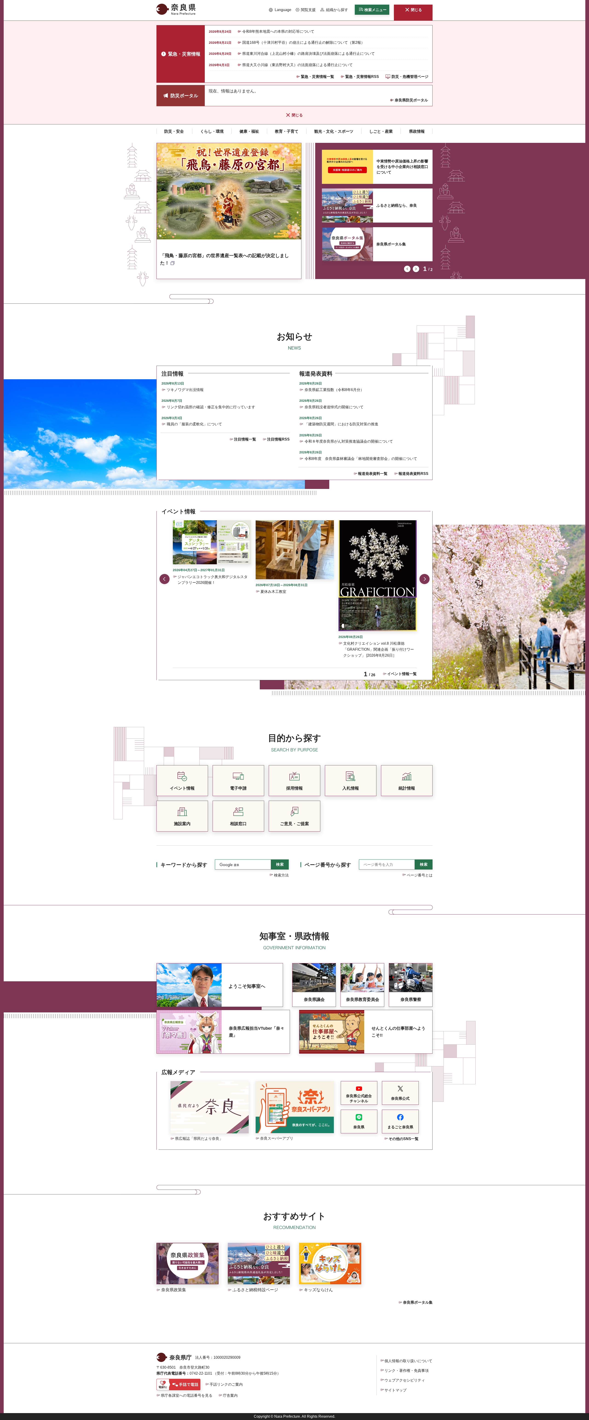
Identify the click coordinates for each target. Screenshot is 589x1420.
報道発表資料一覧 (372, 474)
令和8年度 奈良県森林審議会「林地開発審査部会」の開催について (361, 459)
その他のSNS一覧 (404, 1139)
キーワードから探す (184, 865)
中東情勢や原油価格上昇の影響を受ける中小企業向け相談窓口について (402, 166)
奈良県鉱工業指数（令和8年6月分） (334, 390)
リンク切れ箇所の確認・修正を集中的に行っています (211, 407)
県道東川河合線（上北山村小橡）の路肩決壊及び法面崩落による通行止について (308, 54)
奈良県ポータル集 (391, 244)
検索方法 (281, 875)
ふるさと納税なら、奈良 (396, 205)
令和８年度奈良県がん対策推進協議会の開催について (349, 441)
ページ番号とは (420, 875)
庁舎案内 (230, 1395)
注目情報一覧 (245, 439)
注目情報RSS (278, 439)
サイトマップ (395, 1390)
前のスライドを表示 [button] (407, 269)
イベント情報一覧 (402, 674)
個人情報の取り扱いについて (408, 1361)
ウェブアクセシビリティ (404, 1380)
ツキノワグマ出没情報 (185, 390)
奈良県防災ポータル (411, 100)
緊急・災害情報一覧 (317, 77)
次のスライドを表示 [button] (416, 269)
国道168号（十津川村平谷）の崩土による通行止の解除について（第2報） (303, 42)
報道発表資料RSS (413, 474)
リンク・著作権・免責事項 (406, 1371)
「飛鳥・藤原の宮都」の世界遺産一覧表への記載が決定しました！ (224, 259)
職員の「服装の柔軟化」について (194, 424)
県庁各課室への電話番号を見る (186, 1395)
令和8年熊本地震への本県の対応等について (278, 31)
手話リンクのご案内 (226, 1384)
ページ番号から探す (328, 865)
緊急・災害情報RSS (362, 77)
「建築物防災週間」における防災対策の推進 (341, 424)
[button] (280, 10)
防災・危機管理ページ (410, 77)
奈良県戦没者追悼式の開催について (334, 407)
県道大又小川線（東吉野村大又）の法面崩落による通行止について (297, 65)
